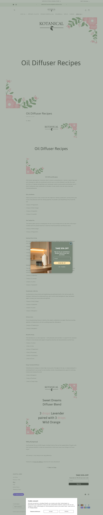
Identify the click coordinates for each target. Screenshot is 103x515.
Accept (51, 511)
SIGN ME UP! (62, 263)
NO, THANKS (62, 266)
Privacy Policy (33, 507)
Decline (66, 511)
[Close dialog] (71, 243)
